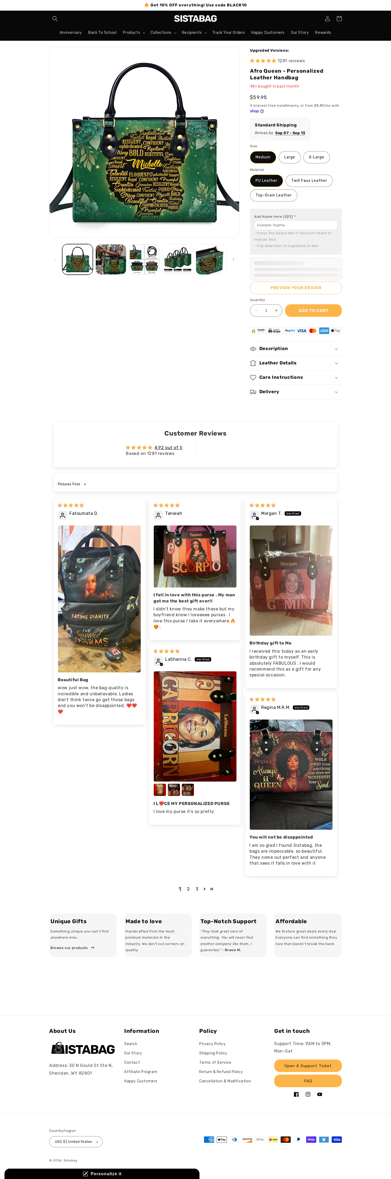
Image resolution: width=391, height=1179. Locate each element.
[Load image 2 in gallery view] (110, 259)
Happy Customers (140, 1081)
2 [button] (188, 889)
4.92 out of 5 (168, 447)
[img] (71, 505)
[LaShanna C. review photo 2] (159, 789)
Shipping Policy (213, 1053)
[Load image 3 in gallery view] (144, 259)
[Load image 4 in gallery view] (177, 259)
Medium (263, 157)
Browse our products (69, 948)
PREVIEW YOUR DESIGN (296, 287)
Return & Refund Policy (221, 1072)
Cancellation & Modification (225, 1081)
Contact (132, 1062)
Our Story (133, 1053)
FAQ (308, 1081)
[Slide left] (55, 259)
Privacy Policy (212, 1044)
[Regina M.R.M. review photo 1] (291, 774)
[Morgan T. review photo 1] (291, 580)
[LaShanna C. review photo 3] (174, 789)
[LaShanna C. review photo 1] (195, 726)
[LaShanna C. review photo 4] (187, 789)
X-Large (316, 157)
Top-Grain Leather (274, 195)
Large (289, 157)
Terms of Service (215, 1062)
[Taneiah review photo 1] (195, 556)
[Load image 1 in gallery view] (77, 259)
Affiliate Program (140, 1072)
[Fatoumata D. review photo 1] (99, 599)
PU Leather (266, 180)
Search (131, 1044)
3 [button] (197, 889)
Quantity (257, 300)
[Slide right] (233, 259)
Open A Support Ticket (308, 1065)
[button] (55, 18)
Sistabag (70, 1160)
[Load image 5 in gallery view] (211, 259)
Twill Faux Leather (309, 180)
